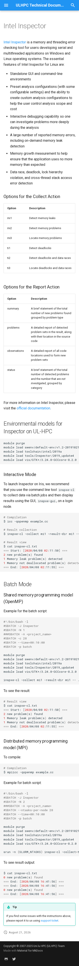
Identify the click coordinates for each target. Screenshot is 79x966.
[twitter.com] (14, 958)
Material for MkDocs (30, 950)
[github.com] (6, 958)
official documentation (33, 408)
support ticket (49, 920)
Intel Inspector (15, 42)
